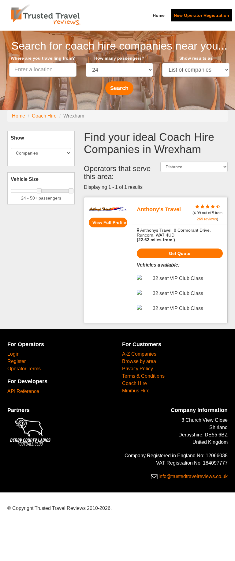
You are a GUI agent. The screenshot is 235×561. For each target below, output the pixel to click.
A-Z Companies (139, 354)
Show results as (196, 58)
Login (13, 354)
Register (16, 361)
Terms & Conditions (143, 376)
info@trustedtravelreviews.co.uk (193, 476)
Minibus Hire (136, 390)
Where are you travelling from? (43, 58)
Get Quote (179, 253)
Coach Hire (44, 115)
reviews (207, 219)
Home (159, 15)
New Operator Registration (201, 15)
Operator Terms (24, 368)
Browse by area (139, 361)
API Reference (23, 391)
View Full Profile (109, 222)
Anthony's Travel (159, 209)
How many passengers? (119, 58)
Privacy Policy (137, 368)
